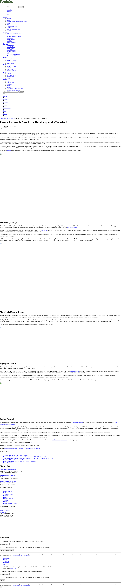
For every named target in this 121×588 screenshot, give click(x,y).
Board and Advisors (12, 26)
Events (5, 57)
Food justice (21, 448)
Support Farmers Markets (13, 90)
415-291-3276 (3, 512)
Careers (9, 27)
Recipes (9, 67)
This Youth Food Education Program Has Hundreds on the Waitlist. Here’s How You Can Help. (28, 458)
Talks (8, 53)
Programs (5, 44)
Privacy (5, 559)
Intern (8, 85)
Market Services (11, 39)
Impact (8, 20)
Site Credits (6, 564)
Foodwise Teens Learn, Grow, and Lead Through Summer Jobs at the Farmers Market (25, 456)
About (5, 17)
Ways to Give (10, 82)
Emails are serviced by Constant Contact (21, 555)
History (8, 23)
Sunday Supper (11, 63)
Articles (9, 73)
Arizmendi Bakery (72, 227)
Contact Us (9, 30)
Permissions (6, 562)
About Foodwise (7, 491)
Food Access (10, 38)
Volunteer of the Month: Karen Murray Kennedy (16, 455)
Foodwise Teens (11, 47)
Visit (4, 492)
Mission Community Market (14, 36)
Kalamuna (13, 568)
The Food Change (11, 75)
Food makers (28, 448)
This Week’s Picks (11, 70)
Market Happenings (12, 60)
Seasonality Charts (11, 66)
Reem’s (9, 150)
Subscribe (9, 10)
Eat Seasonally (7, 64)
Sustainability (10, 76)
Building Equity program (10, 448)
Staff (8, 24)
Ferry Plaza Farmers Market (14, 33)
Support (5, 79)
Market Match (10, 48)
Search (21, 6)
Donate (8, 14)
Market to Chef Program (13, 56)
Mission (9, 18)
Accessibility (6, 558)
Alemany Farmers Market (13, 35)
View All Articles (7, 462)
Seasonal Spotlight (11, 51)
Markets (5, 32)
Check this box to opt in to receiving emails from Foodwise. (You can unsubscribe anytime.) (26, 547)
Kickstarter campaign (77, 422)
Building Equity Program (13, 54)
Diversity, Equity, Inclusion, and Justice (17, 21)
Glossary (9, 78)
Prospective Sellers (11, 42)
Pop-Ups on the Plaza (12, 61)
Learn (4, 72)
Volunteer (9, 11)
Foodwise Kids (10, 45)
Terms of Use (6, 561)
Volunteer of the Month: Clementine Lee (13, 459)
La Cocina (44, 230)
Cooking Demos (11, 59)
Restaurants (10, 69)
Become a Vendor (8, 498)
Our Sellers (9, 41)
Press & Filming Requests (13, 29)
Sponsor (9, 87)
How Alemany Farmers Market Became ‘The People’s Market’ (19, 461)
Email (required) (4, 544)
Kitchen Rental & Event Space (15, 88)
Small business (36, 448)
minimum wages (74, 371)
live (31, 442)
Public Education (11, 50)
